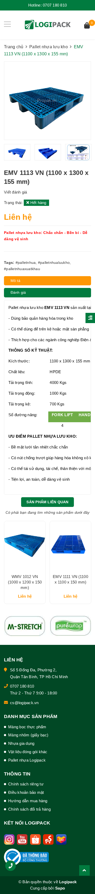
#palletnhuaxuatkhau (22, 269)
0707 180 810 (55, 5)
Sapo (60, 888)
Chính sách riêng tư (26, 784)
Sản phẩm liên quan (47, 502)
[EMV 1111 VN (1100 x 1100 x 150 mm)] (70, 545)
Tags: (10, 262)
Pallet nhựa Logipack (27, 760)
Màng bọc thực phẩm (27, 727)
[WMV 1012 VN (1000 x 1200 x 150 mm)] (24, 545)
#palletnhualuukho (54, 262)
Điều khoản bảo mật (26, 792)
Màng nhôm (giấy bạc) (28, 735)
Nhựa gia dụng (21, 743)
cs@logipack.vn (24, 702)
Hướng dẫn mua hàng (28, 801)
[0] (87, 26)
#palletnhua (26, 262)
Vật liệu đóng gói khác (28, 752)
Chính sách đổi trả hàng (29, 809)
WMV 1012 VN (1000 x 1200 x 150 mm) (25, 582)
